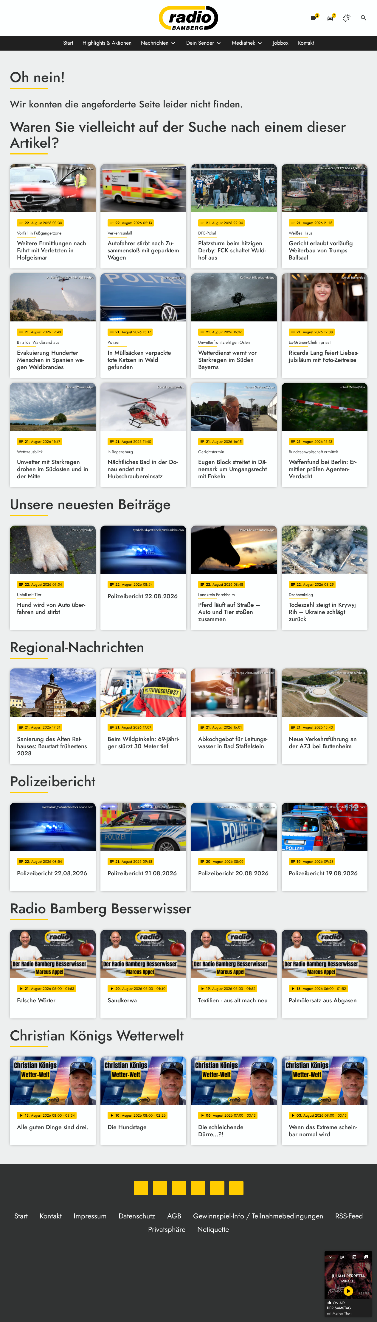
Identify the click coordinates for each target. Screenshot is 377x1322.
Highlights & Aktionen (107, 43)
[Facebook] (28, 18)
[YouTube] (52, 18)
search (363, 17)
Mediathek (243, 43)
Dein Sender (200, 43)
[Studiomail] (63, 18)
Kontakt (306, 43)
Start (68, 43)
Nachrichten (154, 43)
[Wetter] (346, 17)
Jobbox (280, 43)
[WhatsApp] (16, 18)
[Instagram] (40, 18)
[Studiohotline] (75, 18)
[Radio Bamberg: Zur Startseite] (188, 18)
